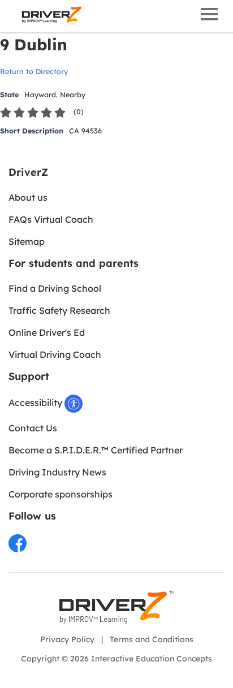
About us (28, 197)
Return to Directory (34, 71)
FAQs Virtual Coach (50, 219)
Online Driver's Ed (46, 332)
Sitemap (26, 241)
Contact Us (32, 428)
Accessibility (36, 402)
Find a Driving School (54, 288)
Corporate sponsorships (60, 494)
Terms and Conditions (151, 639)
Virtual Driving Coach (54, 354)
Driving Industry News (57, 472)
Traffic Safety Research (59, 310)
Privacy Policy (67, 639)
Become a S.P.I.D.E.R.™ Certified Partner (95, 450)
